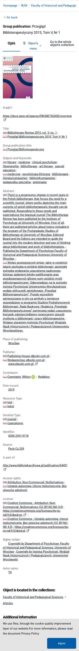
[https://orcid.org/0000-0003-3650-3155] (33, 377)
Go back (12, 17)
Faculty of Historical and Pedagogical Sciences (33, 597)
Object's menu (33, 46)
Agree (61, 643)
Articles (8, 603)
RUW (24, 5)
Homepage (10, 5)
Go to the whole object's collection (62, 43)
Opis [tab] (11, 43)
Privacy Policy (30, 633)
